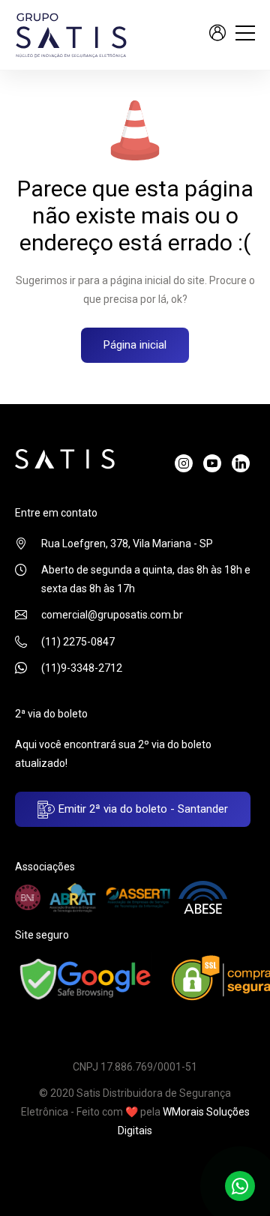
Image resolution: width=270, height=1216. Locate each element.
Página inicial (135, 345)
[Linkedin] (241, 463)
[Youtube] (212, 463)
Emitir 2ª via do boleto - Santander (142, 809)
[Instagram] (184, 463)
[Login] (217, 35)
